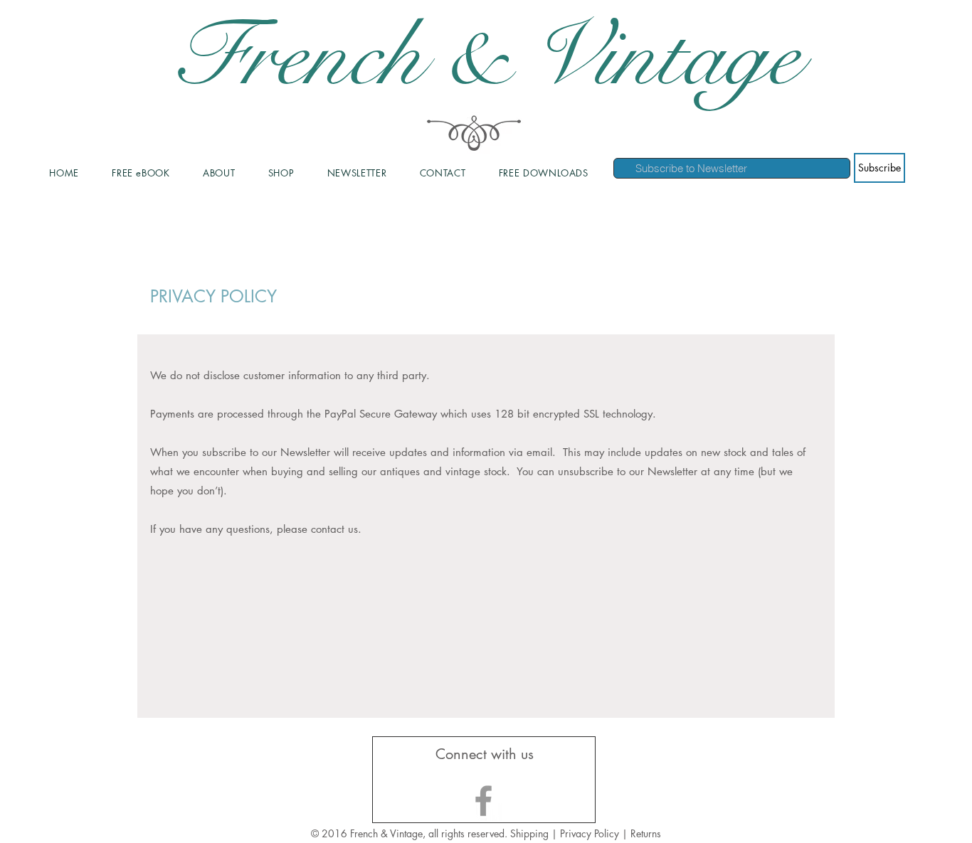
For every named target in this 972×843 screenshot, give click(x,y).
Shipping (529, 833)
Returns (645, 833)
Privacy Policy (591, 833)
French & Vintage (486, 57)
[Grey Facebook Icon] (483, 800)
